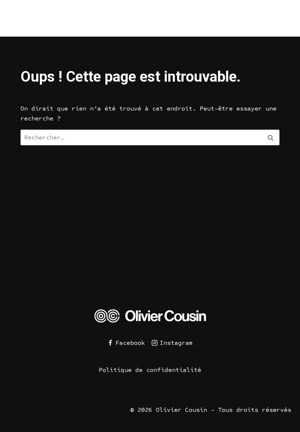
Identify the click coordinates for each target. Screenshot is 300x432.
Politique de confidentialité (150, 370)
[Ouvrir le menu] (283, 18)
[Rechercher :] (150, 137)
